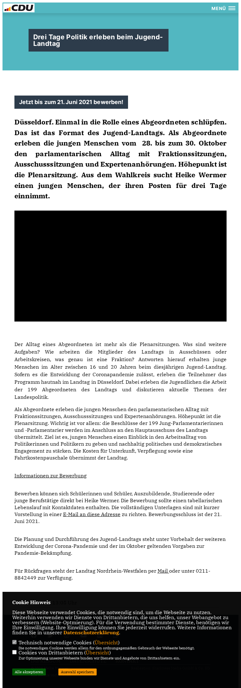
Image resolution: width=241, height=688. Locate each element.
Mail (163, 571)
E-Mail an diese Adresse (91, 514)
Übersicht (106, 642)
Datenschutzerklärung (91, 632)
